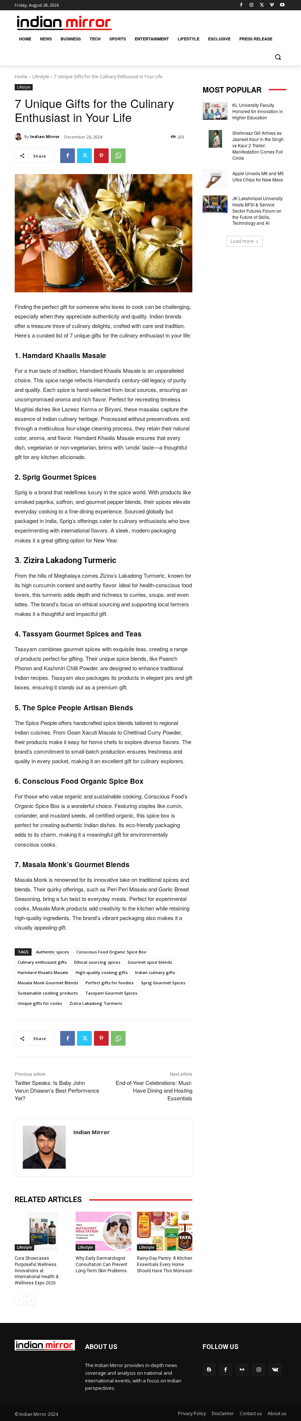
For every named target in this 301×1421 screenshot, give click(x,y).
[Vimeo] (272, 5)
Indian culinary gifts (155, 972)
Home (21, 76)
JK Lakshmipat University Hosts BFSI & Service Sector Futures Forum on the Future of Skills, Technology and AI (257, 210)
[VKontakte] (275, 1369)
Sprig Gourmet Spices (163, 982)
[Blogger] (209, 1369)
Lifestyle (40, 76)
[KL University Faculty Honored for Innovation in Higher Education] (215, 111)
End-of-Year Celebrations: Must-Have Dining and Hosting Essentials (154, 1090)
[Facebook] (241, 5)
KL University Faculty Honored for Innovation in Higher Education (257, 111)
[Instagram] (251, 5)
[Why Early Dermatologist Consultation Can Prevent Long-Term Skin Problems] (103, 1231)
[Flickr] (242, 1369)
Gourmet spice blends (150, 962)
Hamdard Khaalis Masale (43, 972)
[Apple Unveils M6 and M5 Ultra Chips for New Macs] (215, 179)
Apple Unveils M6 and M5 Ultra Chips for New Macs (258, 176)
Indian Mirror (44, 136)
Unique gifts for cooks (40, 1003)
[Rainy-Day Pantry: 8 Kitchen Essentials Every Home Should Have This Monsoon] (164, 1231)
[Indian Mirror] (19, 136)
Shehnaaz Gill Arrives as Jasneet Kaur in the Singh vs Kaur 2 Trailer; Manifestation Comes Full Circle (258, 145)
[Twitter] (262, 5)
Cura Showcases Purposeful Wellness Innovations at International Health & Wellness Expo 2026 (36, 1270)
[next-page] (31, 1300)
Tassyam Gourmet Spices (111, 993)
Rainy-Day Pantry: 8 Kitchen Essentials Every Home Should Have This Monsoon (164, 1264)
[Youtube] (282, 5)
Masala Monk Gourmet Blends (48, 982)
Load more (242, 241)
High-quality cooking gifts (102, 972)
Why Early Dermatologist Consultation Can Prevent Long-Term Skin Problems (101, 1264)
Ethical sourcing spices (97, 962)
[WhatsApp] (118, 155)
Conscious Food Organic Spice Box (111, 952)
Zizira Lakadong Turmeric (96, 1003)
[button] (277, 56)
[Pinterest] (101, 155)
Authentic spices (52, 952)
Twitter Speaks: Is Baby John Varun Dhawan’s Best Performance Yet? (57, 1090)
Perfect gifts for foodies (110, 982)
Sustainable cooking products (48, 993)
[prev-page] (19, 1300)
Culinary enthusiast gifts (42, 962)
